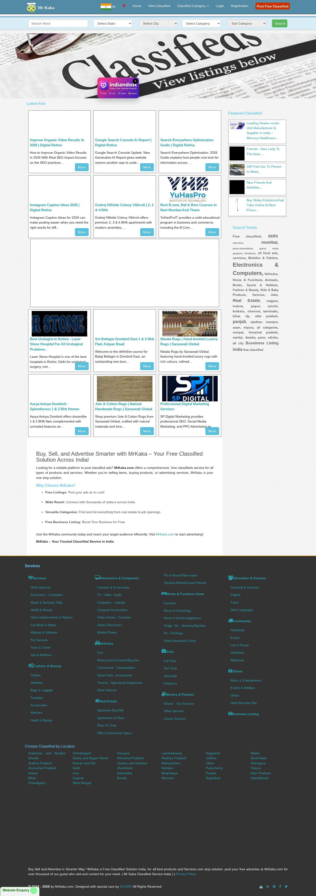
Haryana (123, 753)
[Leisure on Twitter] (286, 886)
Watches (36, 712)
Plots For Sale (106, 725)
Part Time (170, 668)
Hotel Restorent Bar (243, 703)
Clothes (36, 675)
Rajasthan (213, 778)
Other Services (41, 587)
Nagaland (213, 753)
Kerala (122, 778)
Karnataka (124, 773)
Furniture (170, 603)
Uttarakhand (259, 778)
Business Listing (245, 714)
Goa (76, 773)
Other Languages (241, 610)
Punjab (211, 773)
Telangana (258, 763)
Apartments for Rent (110, 718)
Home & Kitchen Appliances (182, 618)
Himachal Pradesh (130, 758)
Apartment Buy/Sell (110, 710)
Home (137, 6)
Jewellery (37, 683)
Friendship (237, 630)
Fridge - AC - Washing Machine (184, 625)
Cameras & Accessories (113, 587)
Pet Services (39, 640)
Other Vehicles (107, 690)
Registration (239, 6)
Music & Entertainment (245, 680)
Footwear (37, 698)
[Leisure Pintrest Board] (274, 886)
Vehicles (106, 643)
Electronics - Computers (47, 595)
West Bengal (82, 783)
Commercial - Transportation (116, 667)
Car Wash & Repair (43, 625)
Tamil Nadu (258, 758)
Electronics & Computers (119, 578)
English (235, 595)
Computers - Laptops (111, 602)
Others (237, 671)
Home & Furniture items (185, 594)
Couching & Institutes (244, 587)
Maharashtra (170, 763)
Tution (234, 602)
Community (242, 621)
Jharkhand (125, 768)
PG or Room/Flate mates (180, 575)
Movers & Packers (180, 694)
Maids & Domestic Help (46, 602)
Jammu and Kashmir (132, 763)
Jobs (170, 651)
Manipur (167, 768)
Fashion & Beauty (47, 666)
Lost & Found (239, 645)
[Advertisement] (158, 65)
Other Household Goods (180, 641)
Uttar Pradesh (260, 773)
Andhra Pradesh (40, 763)
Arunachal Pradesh (42, 768)
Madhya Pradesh (173, 758)
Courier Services (175, 718)
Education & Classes (249, 578)
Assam (33, 773)
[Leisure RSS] (267, 886)
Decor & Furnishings (177, 610)
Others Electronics (109, 625)
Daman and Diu (84, 763)
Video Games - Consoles (114, 617)
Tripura (255, 768)
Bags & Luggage (42, 690)
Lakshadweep (171, 753)
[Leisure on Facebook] (280, 886)
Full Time (170, 661)
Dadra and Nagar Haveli (90, 758)
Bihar (32, 778)
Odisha (211, 758)
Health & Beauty (42, 610)
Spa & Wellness (41, 655)
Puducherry (214, 768)
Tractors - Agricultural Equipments (120, 683)
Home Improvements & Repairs (52, 617)
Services (39, 578)
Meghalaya (169, 773)
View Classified (159, 6)
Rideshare (237, 660)
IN (113, 7)
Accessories (39, 705)
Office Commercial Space (114, 733)
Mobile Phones (107, 632)
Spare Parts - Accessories (114, 675)
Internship (170, 676)
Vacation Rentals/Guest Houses (185, 583)
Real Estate (108, 701)
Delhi (76, 768)
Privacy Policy (186, 874)
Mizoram (167, 778)
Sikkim (255, 753)
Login (220, 6)
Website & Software (44, 632)
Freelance (170, 683)
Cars (100, 652)
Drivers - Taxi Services (179, 703)
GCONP (125, 886)
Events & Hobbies (242, 688)
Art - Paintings (173, 633)
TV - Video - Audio (109, 595)
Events (235, 638)
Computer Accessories (112, 610)
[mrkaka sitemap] (261, 886)
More (82, 167)
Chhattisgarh (82, 753)
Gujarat (78, 778)
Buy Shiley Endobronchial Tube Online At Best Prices (265, 205)
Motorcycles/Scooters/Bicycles (118, 660)
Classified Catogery (192, 6)
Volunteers (237, 652)
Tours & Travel (40, 647)
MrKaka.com (165, 534)
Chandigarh (36, 783)
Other (210, 763)
